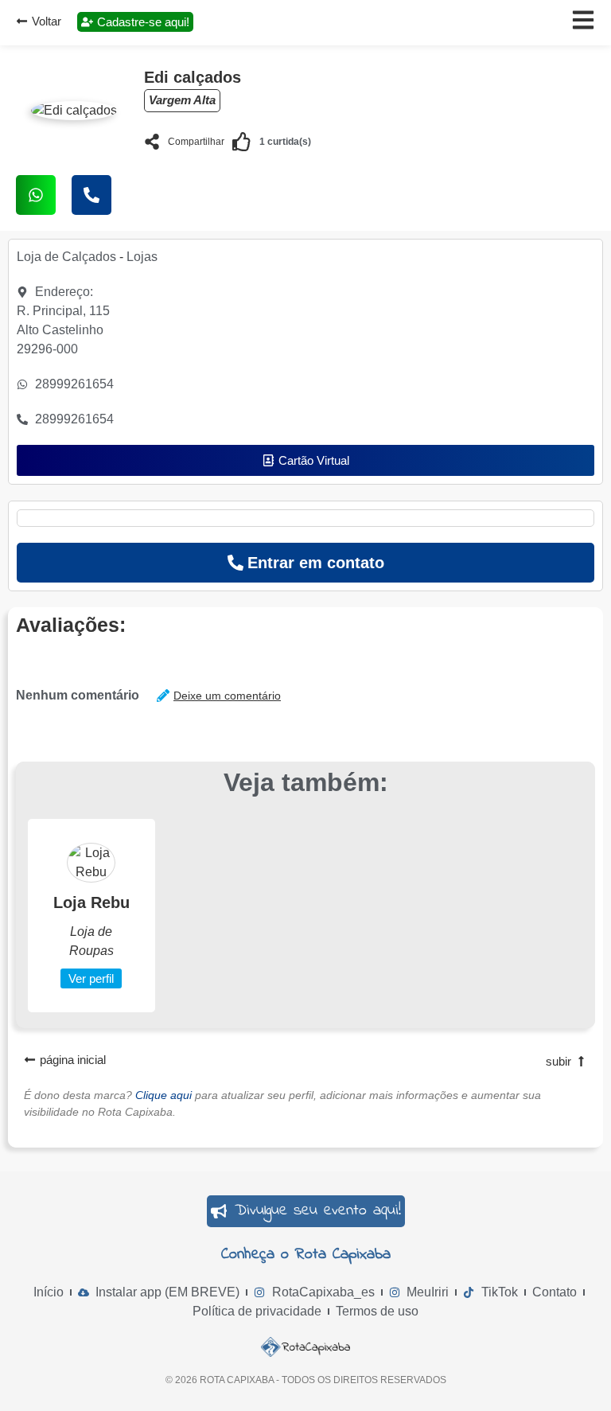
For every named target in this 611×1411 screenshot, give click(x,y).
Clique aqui (163, 1095)
